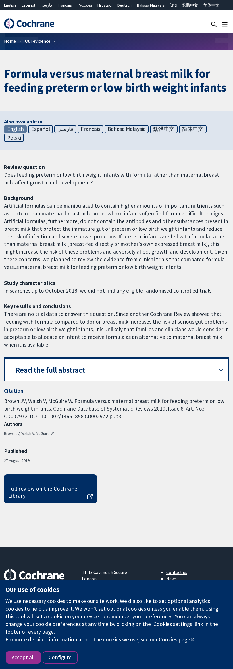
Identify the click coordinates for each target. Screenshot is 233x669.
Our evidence (37, 41)
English (10, 5)
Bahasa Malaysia (151, 5)
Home (10, 41)
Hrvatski (104, 5)
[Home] (29, 23)
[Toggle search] (214, 24)
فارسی (46, 5)
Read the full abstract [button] (50, 370)
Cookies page (174, 639)
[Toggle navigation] (225, 24)
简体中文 (211, 5)
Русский (84, 5)
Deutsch (124, 5)
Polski (14, 137)
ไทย (173, 5)
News (171, 578)
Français (65, 5)
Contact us (176, 572)
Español (28, 5)
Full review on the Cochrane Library (43, 492)
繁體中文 (190, 5)
